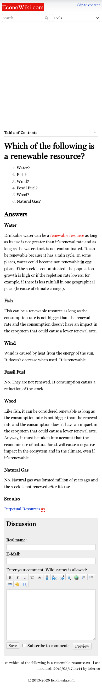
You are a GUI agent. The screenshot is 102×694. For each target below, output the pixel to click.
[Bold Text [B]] (10, 577)
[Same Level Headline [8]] (47, 577)
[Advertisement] (51, 77)
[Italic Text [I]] (17, 577)
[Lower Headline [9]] (54, 577)
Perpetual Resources (22, 508)
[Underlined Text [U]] (25, 577)
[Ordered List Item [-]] (84, 577)
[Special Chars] (24, 584)
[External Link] (76, 577)
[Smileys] (17, 584)
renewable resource (67, 235)
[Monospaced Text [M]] (32, 577)
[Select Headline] (69, 577)
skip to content (88, 5)
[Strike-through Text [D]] (39, 577)
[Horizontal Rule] (10, 584)
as (43, 508)
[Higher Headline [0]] (61, 577)
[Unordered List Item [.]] (91, 577)
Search (47, 18)
